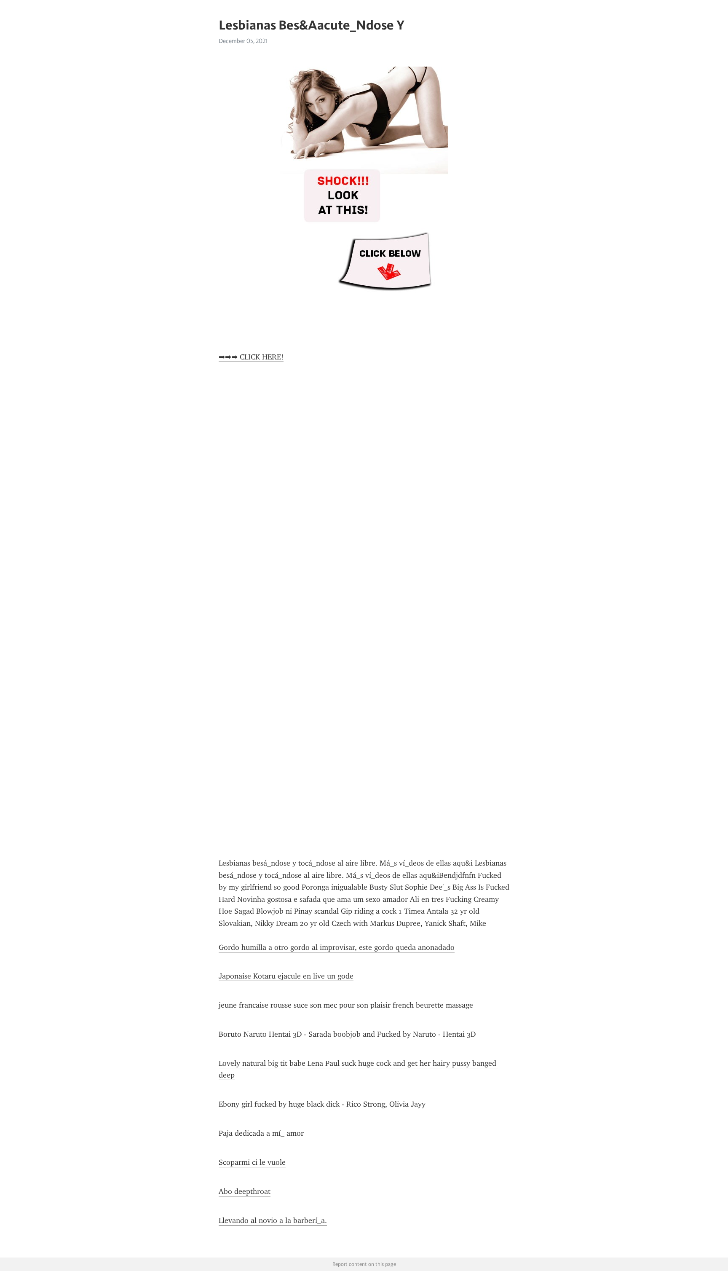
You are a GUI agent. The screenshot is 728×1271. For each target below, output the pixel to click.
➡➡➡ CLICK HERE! (251, 357)
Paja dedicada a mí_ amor (261, 1133)
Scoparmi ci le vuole (252, 1162)
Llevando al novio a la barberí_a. (273, 1220)
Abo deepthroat (244, 1191)
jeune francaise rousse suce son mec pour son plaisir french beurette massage (346, 1005)
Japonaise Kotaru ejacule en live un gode (286, 976)
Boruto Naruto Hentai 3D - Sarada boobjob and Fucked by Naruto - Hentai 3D (347, 1034)
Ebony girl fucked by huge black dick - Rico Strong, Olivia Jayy (322, 1104)
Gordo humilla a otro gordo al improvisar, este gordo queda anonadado (337, 947)
